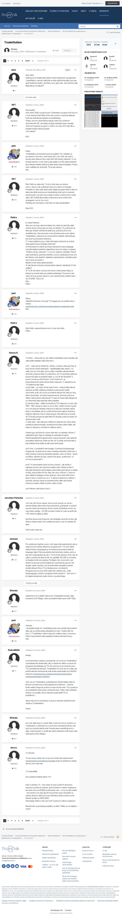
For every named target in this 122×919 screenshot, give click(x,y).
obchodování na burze (96, 887)
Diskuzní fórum (88, 851)
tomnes (14, 539)
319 (14, 238)
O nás (40, 18)
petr (14, 146)
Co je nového (87, 854)
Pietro (14, 217)
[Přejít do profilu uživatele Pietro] (14, 225)
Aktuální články (47, 851)
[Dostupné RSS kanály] (117, 837)
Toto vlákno (107, 26)
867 (15, 611)
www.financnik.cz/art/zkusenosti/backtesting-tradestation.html (50, 306)
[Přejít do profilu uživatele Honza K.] (14, 361)
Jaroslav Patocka (14, 498)
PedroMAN (14, 650)
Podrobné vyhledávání (50, 854)
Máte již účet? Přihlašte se (92, 3)
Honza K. (13, 352)
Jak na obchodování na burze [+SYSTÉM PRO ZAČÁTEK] (71, 870)
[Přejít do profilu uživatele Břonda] (14, 599)
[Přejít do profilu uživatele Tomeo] (106, 67)
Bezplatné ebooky (48, 861)
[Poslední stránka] (32, 60)
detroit (93, 65)
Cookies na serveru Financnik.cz (41, 901)
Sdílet (56, 50)
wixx (15, 49)
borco (14, 747)
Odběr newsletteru (49, 858)
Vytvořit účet (112, 3)
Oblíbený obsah (88, 858)
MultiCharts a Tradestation (36, 52)
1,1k (15, 373)
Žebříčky (34, 26)
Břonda (14, 590)
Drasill (111, 56)
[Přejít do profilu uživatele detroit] (87, 67)
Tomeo (112, 65)
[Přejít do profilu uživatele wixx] (6, 50)
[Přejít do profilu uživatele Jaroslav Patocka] (14, 506)
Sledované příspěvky (20, 26)
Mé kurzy (16, 3)
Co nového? (6, 3)
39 (15, 518)
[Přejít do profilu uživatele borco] (14, 756)
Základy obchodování (36, 11)
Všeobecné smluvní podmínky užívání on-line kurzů (75, 901)
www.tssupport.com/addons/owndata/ (40, 761)
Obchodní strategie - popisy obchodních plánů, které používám (70, 878)
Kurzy (75, 11)
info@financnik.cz (8, 861)
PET (14, 105)
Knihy (83, 11)
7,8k (15, 167)
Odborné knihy (108, 866)
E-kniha (93, 11)
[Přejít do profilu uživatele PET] (14, 113)
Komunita (104, 11)
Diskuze (7, 26)
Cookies (68, 910)
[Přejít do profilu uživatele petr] (14, 154)
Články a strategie (59, 11)
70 (15, 671)
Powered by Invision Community (61, 913)
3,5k (15, 560)
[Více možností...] (75, 70)
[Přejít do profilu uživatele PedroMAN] (14, 658)
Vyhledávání (87, 861)
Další (27, 61)
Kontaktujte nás (57, 910)
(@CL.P (40, 514)
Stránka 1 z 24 (43, 61)
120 (14, 768)
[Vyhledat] (117, 26)
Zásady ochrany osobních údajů (14, 901)
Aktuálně (30, 18)
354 (15, 126)
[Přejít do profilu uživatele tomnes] (14, 547)
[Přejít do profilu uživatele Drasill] (105, 59)
